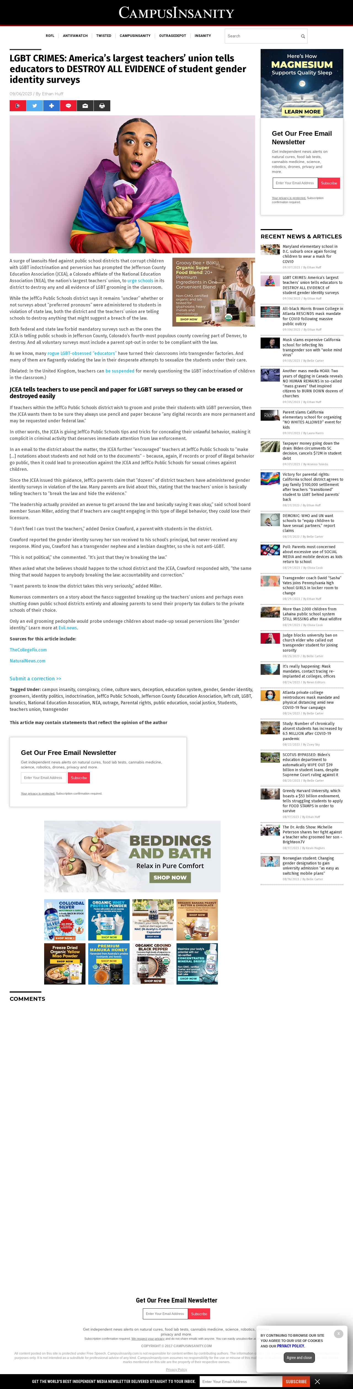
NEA (96, 702)
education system (183, 689)
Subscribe (296, 1381)
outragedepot (172, 36)
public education (170, 702)
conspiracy (88, 689)
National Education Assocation (59, 702)
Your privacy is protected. (38, 793)
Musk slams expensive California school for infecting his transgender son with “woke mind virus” (312, 347)
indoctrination (80, 696)
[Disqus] (132, 1075)
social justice (202, 702)
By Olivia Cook (313, 568)
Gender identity (236, 689)
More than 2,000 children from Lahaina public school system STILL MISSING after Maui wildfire (312, 614)
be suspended (120, 371)
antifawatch (75, 36)
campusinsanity (135, 36)
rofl (50, 36)
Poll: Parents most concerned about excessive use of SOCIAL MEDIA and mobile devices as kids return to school (313, 554)
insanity (203, 36)
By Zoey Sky (311, 744)
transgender (55, 709)
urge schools (140, 280)
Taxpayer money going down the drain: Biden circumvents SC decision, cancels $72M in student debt (312, 451)
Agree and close (299, 1357)
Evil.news (67, 627)
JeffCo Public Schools (118, 696)
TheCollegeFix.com (28, 650)
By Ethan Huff (312, 267)
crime (107, 689)
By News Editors (314, 682)
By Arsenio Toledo (315, 464)
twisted (103, 36)
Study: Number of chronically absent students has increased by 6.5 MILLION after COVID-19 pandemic (312, 731)
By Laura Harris (313, 433)
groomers (20, 696)
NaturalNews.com (28, 661)
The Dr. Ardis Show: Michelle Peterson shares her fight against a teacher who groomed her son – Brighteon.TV (313, 835)
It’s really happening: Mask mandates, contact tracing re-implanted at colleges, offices (309, 671)
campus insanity (58, 689)
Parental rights (136, 702)
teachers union (25, 709)
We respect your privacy (148, 1338)
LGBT (246, 696)
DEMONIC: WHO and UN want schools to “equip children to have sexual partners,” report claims (309, 523)
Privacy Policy (176, 1370)
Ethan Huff (52, 93)
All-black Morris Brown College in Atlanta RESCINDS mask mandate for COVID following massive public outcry (313, 316)
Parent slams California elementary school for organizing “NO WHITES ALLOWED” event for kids (312, 420)
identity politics (47, 696)
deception (152, 689)
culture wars (127, 689)
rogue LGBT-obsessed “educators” (82, 353)
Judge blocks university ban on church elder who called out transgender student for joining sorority (310, 643)
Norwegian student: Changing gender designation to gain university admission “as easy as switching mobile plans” (311, 866)
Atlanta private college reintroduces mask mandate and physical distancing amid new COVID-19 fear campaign (311, 700)
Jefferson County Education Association (181, 696)
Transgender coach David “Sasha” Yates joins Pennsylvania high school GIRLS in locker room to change (312, 586)
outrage (110, 702)
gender (211, 689)
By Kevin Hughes (313, 848)
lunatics (18, 702)
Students (227, 702)
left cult (231, 696)
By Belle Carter (313, 361)
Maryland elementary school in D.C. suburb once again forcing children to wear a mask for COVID (310, 254)
